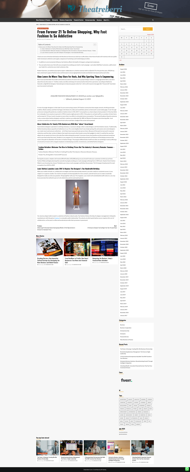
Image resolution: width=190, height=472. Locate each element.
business (143, 399)
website (138, 424)
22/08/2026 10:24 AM (121, 462)
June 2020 (123, 259)
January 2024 (123, 131)
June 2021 (123, 223)
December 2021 (124, 205)
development (123, 405)
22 (146, 50)
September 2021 (124, 214)
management (129, 415)
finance (122, 408)
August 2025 (123, 104)
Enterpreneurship (90, 20)
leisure (122, 415)
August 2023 (123, 146)
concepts (129, 402)
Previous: (56, 228)
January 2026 (123, 90)
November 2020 (124, 244)
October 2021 (123, 211)
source (64, 154)
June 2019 (123, 294)
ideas (150, 408)
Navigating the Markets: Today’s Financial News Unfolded (102, 259)
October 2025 (123, 98)
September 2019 (124, 285)
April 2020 (123, 265)
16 (151, 47)
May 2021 (122, 226)
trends (127, 424)
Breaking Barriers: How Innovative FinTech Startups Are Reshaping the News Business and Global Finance (48, 260)
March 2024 (123, 125)
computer (122, 402)
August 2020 (123, 253)
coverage (142, 402)
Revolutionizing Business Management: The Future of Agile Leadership (135, 352)
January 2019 (123, 309)
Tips (149, 421)
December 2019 (124, 277)
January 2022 (123, 202)
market (136, 415)
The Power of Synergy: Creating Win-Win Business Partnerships (136, 349)
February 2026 (124, 87)
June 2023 (123, 152)
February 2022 (124, 199)
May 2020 (122, 262)
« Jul (120, 60)
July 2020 (122, 256)
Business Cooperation (66, 20)
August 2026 (123, 69)
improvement (123, 411)
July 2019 (122, 291)
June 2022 (123, 188)
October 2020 (123, 247)
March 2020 (123, 268)
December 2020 (124, 241)
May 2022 (122, 190)
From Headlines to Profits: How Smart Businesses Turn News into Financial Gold (76, 260)
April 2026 (123, 81)
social (126, 421)
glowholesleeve (123, 434)
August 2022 (123, 182)
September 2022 (124, 179)
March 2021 (123, 232)
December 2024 (124, 116)
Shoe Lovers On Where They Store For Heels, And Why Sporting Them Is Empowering (61, 47)
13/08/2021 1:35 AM (50, 39)
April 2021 (123, 229)
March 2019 (123, 303)
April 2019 (123, 300)
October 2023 (123, 140)
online (127, 418)
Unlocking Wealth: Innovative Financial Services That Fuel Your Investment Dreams (136, 366)
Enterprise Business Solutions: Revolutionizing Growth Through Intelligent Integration (136, 362)
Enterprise (55, 20)
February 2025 (124, 110)
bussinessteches (123, 432)
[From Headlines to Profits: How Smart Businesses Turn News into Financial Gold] (77, 247)
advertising (123, 399)
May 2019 (122, 297)
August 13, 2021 (85, 99)
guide (140, 408)
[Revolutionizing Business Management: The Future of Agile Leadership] (71, 447)
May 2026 (122, 78)
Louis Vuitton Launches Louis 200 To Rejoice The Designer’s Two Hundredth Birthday (62, 52)
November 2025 (124, 95)
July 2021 (122, 220)
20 (136, 50)
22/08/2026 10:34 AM (73, 460)
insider (139, 411)
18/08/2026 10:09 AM (105, 262)
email (130, 405)
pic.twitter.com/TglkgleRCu (94, 96)
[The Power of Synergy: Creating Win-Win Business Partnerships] (47, 447)
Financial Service (78, 20)
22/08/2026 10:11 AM (49, 264)
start (131, 421)
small (121, 421)
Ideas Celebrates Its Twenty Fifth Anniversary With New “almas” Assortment (60, 48)
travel (121, 424)
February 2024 (124, 128)
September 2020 (124, 250)
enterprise (142, 405)
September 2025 (124, 101)
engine (135, 405)
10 (121, 47)
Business (99, 20)
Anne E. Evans (41, 39)
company (150, 399)
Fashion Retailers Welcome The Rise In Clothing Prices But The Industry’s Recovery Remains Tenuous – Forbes (69, 50)
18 (126, 50)
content (136, 402)
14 (141, 47)
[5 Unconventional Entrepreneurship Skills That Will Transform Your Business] (95, 447)
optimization (134, 418)
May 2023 (122, 155)
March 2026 (123, 84)
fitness (135, 408)
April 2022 (123, 193)
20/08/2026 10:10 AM (77, 264)
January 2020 (123, 274)
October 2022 (123, 176)
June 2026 (123, 75)
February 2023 (124, 164)
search (146, 418)
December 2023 (124, 134)
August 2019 (123, 288)
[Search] (153, 20)
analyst (130, 399)
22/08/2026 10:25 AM (97, 460)
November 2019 (124, 280)
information (132, 411)
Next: (102, 227)
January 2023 (123, 167)
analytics (136, 399)
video (132, 424)
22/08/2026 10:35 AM (49, 460)
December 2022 (124, 170)
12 (131, 47)
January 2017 (123, 315)
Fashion (57, 218)
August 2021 (123, 217)
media (149, 415)
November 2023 (124, 137)
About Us (106, 20)
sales (141, 418)
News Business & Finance (43, 20)
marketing (143, 415)
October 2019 (123, 282)
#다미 (76, 96)
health (145, 408)
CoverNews (96, 469)
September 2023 (124, 143)
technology (138, 421)
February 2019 (124, 306)
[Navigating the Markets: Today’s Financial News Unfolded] (104, 247)
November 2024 (124, 119)
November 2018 (124, 312)
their (145, 421)
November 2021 (124, 208)
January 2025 (123, 113)
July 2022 (122, 185)
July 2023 (122, 149)
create (149, 402)
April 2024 (123, 122)
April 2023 (123, 158)
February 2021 (124, 235)
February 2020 (124, 271)
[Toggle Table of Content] (94, 44)
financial (128, 408)
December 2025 (124, 93)
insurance (145, 411)
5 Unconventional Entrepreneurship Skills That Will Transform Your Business (136, 357)
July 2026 (122, 72)
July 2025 (122, 107)
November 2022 (124, 173)
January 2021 (123, 238)
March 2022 (123, 196)
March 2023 (123, 161)
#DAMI (81, 96)
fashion (149, 405)
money (121, 418)
